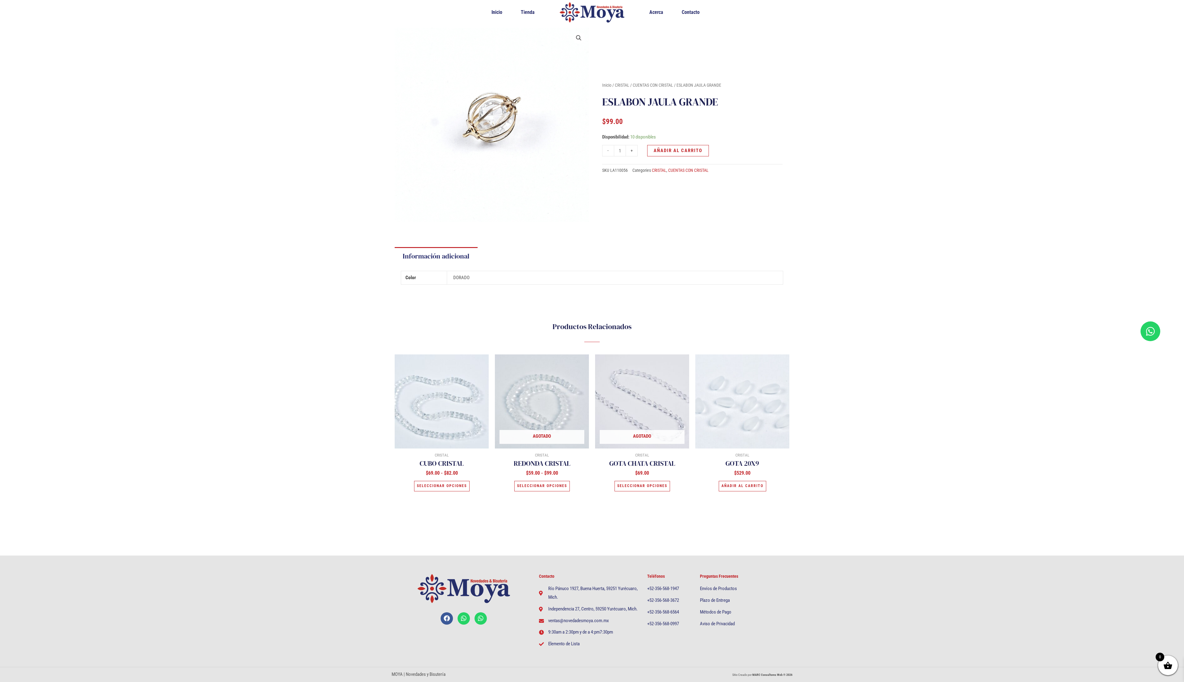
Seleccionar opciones (442, 486)
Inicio (496, 12)
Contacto (691, 12)
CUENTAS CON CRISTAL (653, 85)
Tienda (528, 12)
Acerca (656, 12)
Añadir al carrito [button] (742, 486)
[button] (578, 37)
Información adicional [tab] (436, 256)
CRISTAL (622, 85)
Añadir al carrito (678, 150)
